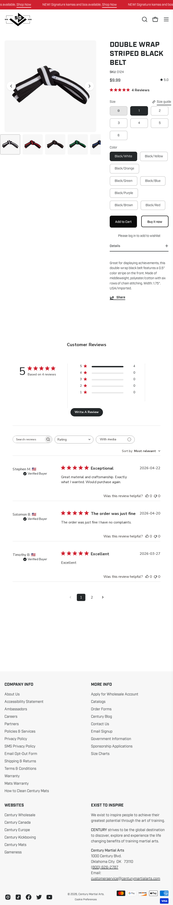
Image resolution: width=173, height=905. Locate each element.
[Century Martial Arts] (18, 19)
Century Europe (17, 830)
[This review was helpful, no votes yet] (147, 496)
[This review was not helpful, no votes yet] (155, 496)
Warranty (12, 776)
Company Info (19, 684)
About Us (12, 694)
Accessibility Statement (24, 701)
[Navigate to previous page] (70, 597)
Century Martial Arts (91, 894)
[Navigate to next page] (102, 597)
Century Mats (15, 845)
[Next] (89, 86)
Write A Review (87, 412)
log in (132, 236)
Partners (12, 724)
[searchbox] (28, 439)
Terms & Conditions (20, 768)
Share (120, 297)
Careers (11, 716)
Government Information (111, 739)
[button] (144, 19)
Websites (14, 805)
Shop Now (23, 4)
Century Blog (101, 716)
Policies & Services (20, 731)
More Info (101, 684)
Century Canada (18, 822)
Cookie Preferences (86, 899)
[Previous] (11, 86)
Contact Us (100, 724)
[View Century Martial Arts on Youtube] (49, 897)
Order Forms (101, 709)
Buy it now (155, 222)
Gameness (13, 852)
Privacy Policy (16, 739)
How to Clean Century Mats (27, 791)
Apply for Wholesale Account (114, 694)
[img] (164, 79)
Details (115, 246)
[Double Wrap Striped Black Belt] (10, 144)
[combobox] (74, 439)
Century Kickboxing (20, 837)
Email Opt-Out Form (21, 754)
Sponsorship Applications (111, 746)
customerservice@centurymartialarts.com (125, 878)
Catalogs (98, 701)
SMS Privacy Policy (20, 746)
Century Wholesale (20, 815)
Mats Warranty (17, 783)
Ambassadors (16, 709)
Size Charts (100, 754)
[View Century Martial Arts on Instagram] (8, 897)
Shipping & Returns (20, 761)
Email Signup (101, 731)
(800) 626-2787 (104, 867)
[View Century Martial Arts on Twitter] (39, 897)
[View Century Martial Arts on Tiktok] (18, 897)
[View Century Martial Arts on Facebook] (28, 897)
